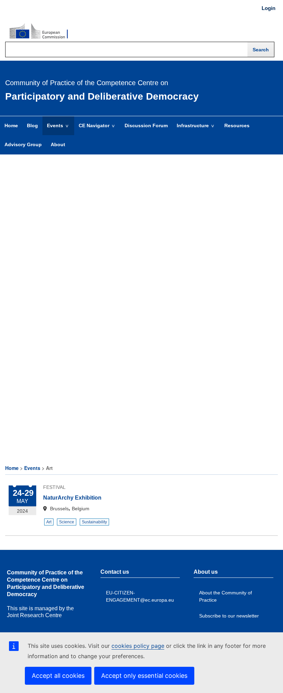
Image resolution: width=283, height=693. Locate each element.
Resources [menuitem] (237, 125)
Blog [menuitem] (32, 125)
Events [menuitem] (52, 129)
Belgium (80, 508)
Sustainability (94, 522)
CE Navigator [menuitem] (91, 129)
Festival (54, 487)
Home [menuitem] (11, 125)
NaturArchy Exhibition (72, 498)
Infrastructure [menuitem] (190, 129)
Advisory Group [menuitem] (23, 144)
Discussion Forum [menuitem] (146, 125)
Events (32, 467)
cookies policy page (137, 645)
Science (66, 522)
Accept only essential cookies (144, 675)
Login (268, 8)
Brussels (59, 508)
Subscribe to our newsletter (229, 616)
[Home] (38, 31)
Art (48, 522)
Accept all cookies (58, 675)
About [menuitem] (58, 144)
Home (12, 467)
